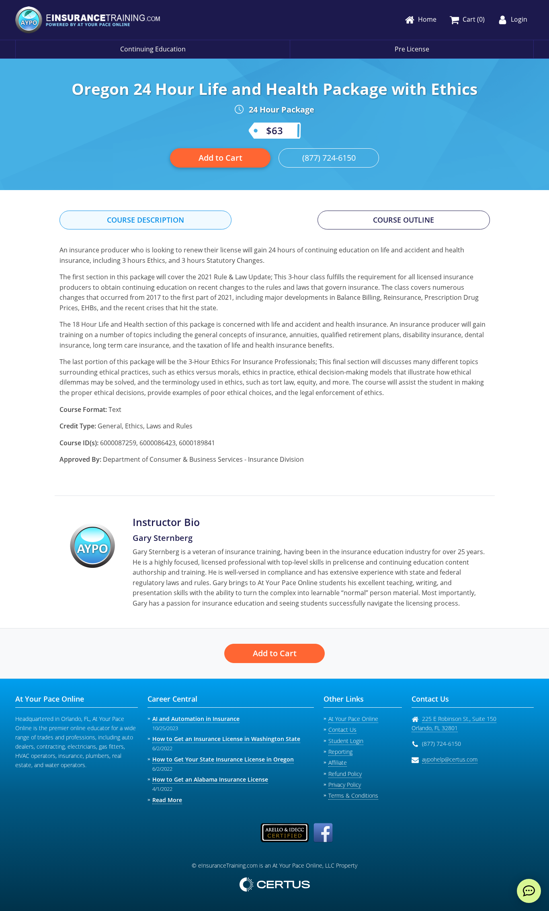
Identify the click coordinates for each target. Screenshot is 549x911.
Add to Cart (220, 157)
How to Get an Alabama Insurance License (210, 779)
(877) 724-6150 (329, 157)
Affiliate (337, 762)
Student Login (345, 741)
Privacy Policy (344, 784)
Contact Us (342, 729)
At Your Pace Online (353, 719)
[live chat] (529, 891)
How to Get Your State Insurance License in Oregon (223, 759)
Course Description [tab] (145, 220)
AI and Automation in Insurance (196, 719)
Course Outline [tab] (403, 220)
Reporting (340, 751)
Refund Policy (345, 774)
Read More (167, 800)
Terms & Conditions (353, 795)
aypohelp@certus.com (449, 759)
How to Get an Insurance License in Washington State (226, 739)
